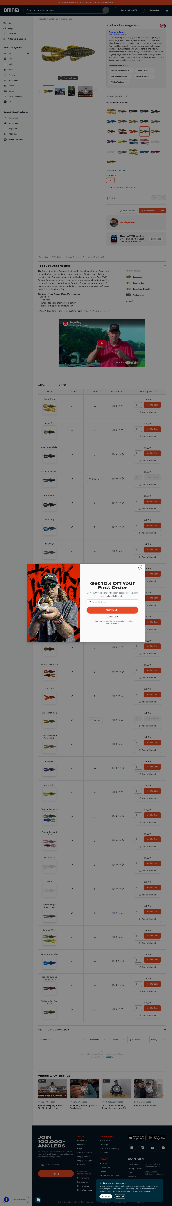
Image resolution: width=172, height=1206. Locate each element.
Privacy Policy (138, 1191)
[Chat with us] (38, 1200)
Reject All (120, 1196)
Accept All (106, 1196)
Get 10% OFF (112, 610)
